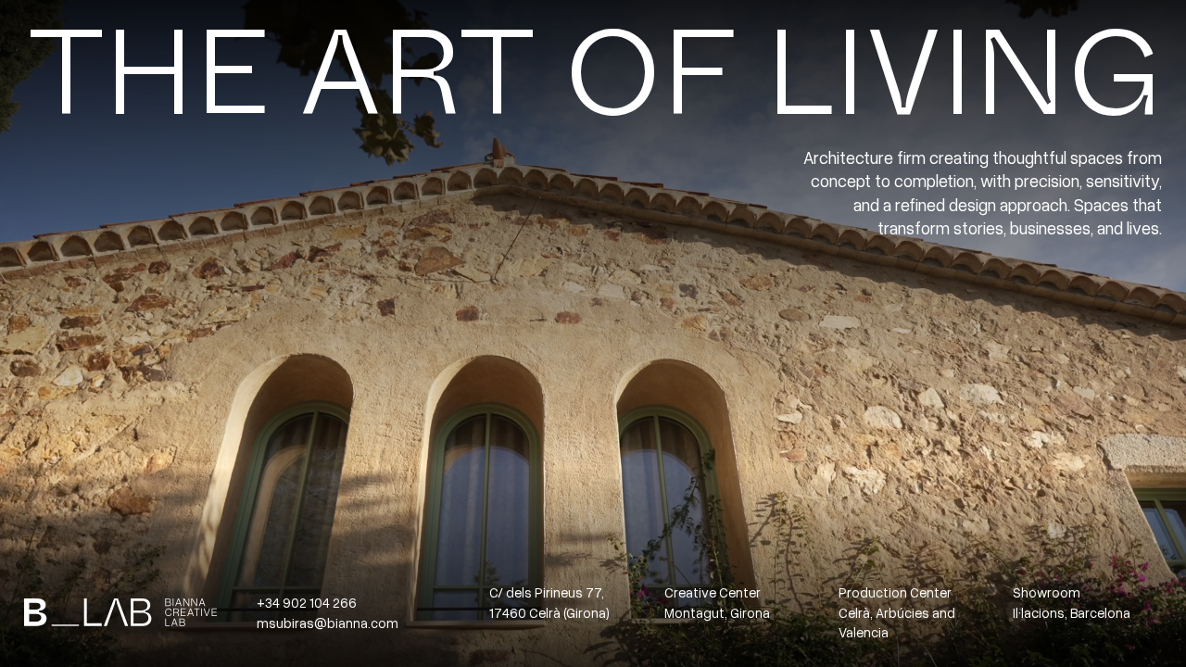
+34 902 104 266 (307, 602)
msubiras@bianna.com (327, 622)
